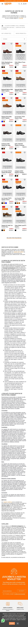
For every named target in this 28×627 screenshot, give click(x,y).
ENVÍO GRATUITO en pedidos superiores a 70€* (14, 0)
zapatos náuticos (8, 502)
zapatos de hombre (18, 252)
